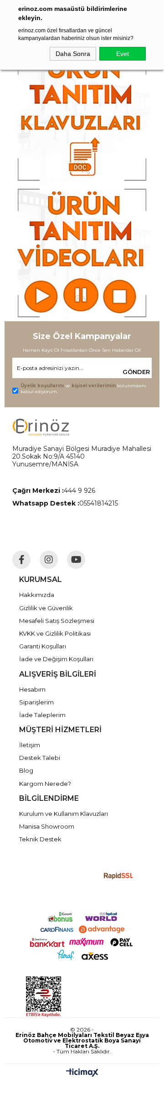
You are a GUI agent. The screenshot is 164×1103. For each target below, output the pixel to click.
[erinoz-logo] (40, 427)
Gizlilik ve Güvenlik (46, 608)
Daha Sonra (73, 53)
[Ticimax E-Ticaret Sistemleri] (82, 1073)
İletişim (29, 745)
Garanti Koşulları (42, 646)
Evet (122, 53)
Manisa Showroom (46, 826)
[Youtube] (76, 560)
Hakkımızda (36, 594)
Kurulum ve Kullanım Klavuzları (63, 813)
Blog (26, 770)
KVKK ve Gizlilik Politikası (55, 633)
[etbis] (84, 997)
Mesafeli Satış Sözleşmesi (56, 620)
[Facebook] (21, 560)
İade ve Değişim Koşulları (56, 659)
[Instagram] (49, 560)
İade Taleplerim (42, 714)
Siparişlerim (36, 702)
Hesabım (32, 689)
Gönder (136, 371)
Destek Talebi (39, 757)
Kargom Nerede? (45, 783)
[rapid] (118, 876)
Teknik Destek (40, 839)
